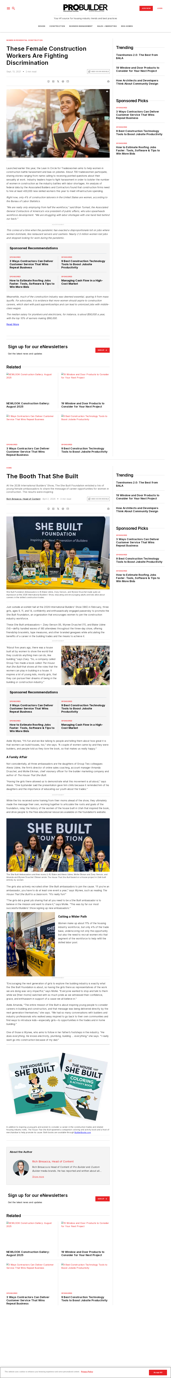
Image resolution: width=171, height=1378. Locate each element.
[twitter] (58, 81)
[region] (85, 1372)
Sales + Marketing (107, 26)
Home (9, 463)
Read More (12, 319)
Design (41, 26)
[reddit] (63, 81)
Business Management (81, 26)
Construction (57, 26)
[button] (8, 8)
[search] (13, 8)
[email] (67, 81)
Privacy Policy (87, 1372)
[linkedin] (53, 81)
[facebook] (48, 81)
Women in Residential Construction (24, 40)
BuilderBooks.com (83, 1127)
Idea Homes (127, 26)
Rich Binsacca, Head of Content (23, 493)
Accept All (158, 1372)
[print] (108, 81)
